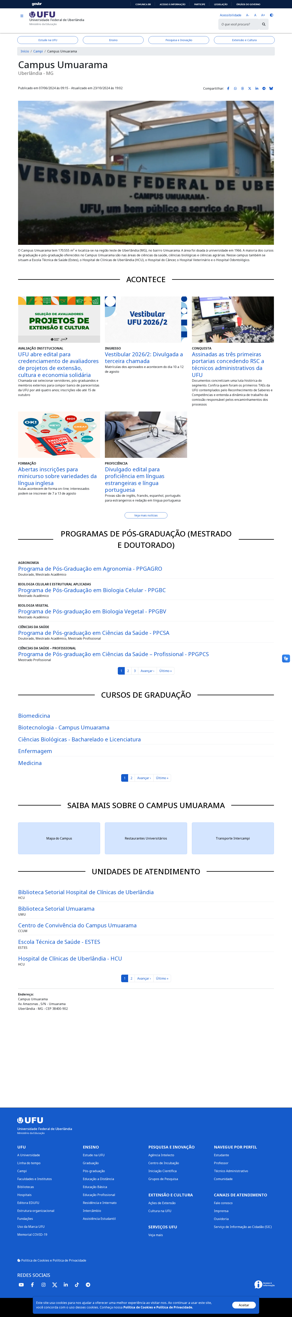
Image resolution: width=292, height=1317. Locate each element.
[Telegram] (88, 1285)
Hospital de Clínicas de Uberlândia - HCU (70, 958)
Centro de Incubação (163, 1163)
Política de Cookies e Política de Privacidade (53, 1260)
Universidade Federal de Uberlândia (56, 20)
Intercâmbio (92, 1211)
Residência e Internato (100, 1203)
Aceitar (244, 1305)
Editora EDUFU (28, 1203)
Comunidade (223, 1179)
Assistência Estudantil (99, 1218)
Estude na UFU (47, 40)
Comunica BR (143, 4)
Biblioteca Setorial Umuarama (56, 908)
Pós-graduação (94, 1171)
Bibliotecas (25, 1187)
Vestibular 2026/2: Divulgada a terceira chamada (144, 357)
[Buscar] (264, 24)
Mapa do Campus (59, 838)
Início (25, 51)
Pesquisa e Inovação (178, 40)
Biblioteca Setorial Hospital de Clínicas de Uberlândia (86, 892)
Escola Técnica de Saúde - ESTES (59, 941)
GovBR (37, 4)
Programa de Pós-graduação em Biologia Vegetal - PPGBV (92, 611)
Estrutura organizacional (35, 1211)
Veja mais (155, 1235)
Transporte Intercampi (233, 838)
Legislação (220, 4)
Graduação (91, 1163)
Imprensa (221, 1211)
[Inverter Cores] (271, 15)
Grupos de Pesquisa (163, 1179)
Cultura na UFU (159, 1211)
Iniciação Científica (162, 1171)
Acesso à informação (172, 4)
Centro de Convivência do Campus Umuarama (77, 925)
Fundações (25, 1218)
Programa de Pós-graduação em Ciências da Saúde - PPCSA (93, 632)
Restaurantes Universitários (146, 838)
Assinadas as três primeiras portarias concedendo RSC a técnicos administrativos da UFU (228, 364)
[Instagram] (43, 1285)
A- (247, 15)
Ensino (113, 40)
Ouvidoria (221, 1219)
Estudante (221, 1155)
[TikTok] (77, 1285)
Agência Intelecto (161, 1155)
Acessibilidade (230, 15)
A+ (263, 15)
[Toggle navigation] (21, 16)
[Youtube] (21, 1285)
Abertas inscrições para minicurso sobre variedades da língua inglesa (57, 476)
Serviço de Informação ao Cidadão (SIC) (243, 1227)
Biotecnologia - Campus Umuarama (63, 727)
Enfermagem (35, 751)
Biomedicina (34, 715)
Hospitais (24, 1195)
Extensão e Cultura (244, 40)
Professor (221, 1163)
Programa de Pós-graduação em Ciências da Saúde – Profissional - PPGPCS (113, 654)
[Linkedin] (66, 1285)
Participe (199, 4)
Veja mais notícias (146, 515)
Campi (38, 51)
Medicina (30, 763)
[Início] (42, 14)
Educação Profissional (99, 1195)
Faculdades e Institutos (34, 1179)
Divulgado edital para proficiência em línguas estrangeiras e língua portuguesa (134, 479)
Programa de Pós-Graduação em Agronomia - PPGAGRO (90, 568)
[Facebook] (32, 1285)
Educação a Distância (98, 1179)
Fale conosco (223, 1203)
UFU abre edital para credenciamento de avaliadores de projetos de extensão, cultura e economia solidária (58, 364)
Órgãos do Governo (248, 4)
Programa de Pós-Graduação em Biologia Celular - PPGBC (92, 590)
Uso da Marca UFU (31, 1226)
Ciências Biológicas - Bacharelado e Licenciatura (79, 739)
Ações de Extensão (162, 1203)
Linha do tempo (29, 1163)
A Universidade (28, 1155)
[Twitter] (55, 1285)
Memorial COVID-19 (32, 1234)
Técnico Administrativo (231, 1171)
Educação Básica (95, 1187)
